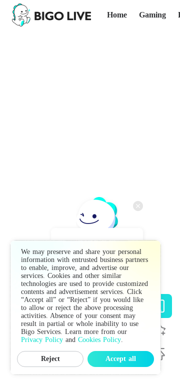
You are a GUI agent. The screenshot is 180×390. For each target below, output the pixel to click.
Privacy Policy (42, 340)
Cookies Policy (99, 340)
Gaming (152, 14)
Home (117, 14)
